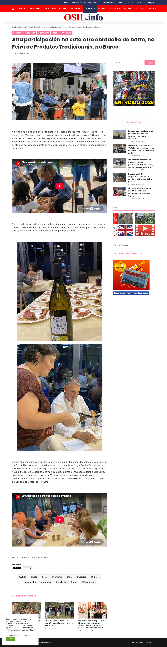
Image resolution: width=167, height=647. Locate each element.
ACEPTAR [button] (11, 639)
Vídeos (55, 33)
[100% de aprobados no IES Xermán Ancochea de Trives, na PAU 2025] (59, 610)
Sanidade (114, 9)
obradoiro (31, 582)
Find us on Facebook (121, 245)
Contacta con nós (139, 3)
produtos (46, 582)
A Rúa (23, 577)
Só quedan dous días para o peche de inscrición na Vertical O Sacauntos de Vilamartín (140, 135)
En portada (35, 9)
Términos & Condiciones (145, 643)
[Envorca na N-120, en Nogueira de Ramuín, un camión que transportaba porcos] (119, 177)
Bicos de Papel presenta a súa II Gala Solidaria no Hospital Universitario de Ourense (139, 192)
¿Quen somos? (76, 3)
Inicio (66, 3)
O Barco (96, 577)
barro (34, 577)
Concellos (49, 9)
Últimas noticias (134, 122)
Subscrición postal (107, 3)
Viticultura (66, 33)
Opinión (22, 9)
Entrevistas (75, 9)
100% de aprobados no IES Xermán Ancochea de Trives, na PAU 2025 (59, 623)
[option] (59, 91)
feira (70, 577)
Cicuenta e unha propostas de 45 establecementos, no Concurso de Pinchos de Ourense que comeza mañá (91, 624)
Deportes (102, 9)
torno (74, 582)
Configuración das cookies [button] (17, 635)
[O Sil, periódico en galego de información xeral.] (83, 17)
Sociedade (151, 9)
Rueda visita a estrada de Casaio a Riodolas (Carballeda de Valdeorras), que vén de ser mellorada (141, 163)
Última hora (43, 33)
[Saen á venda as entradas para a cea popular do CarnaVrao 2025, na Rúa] (26, 610)
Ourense (62, 9)
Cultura (127, 9)
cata (45, 577)
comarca (58, 577)
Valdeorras (88, 582)
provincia (61, 582)
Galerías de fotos (123, 3)
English (151, 3)
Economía (89, 9)
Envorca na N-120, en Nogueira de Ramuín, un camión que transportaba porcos (140, 178)
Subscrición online (91, 3)
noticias (82, 577)
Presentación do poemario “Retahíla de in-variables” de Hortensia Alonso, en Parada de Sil (141, 149)
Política (139, 9)
